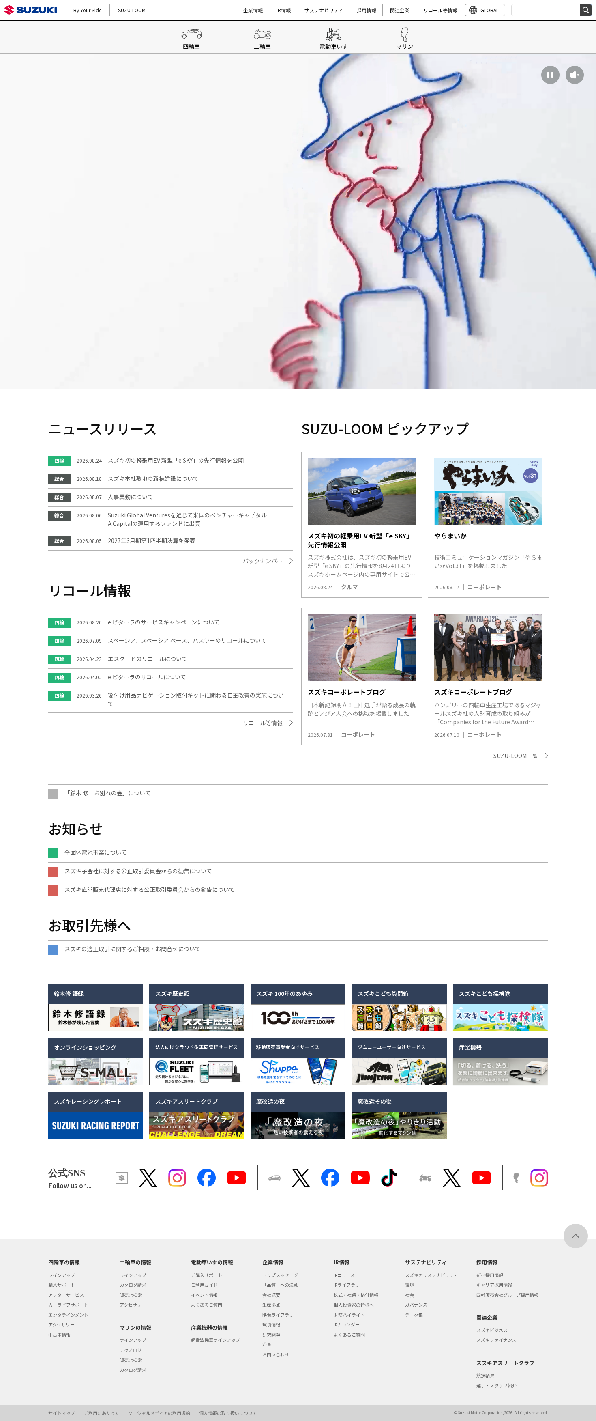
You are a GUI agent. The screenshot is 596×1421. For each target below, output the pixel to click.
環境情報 (271, 1324)
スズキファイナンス (496, 1340)
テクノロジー (133, 1350)
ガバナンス (416, 1304)
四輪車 (191, 46)
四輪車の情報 (64, 1262)
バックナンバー (263, 561)
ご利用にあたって (101, 1413)
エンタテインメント (68, 1314)
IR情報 (284, 9)
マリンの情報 (135, 1327)
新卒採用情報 (489, 1275)
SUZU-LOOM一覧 (515, 755)
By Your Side (87, 9)
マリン (404, 46)
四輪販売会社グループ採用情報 (507, 1295)
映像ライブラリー (280, 1314)
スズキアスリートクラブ (505, 1363)
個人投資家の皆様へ (354, 1304)
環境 (409, 1284)
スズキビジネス (492, 1330)
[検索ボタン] (586, 10)
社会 (409, 1295)
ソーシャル (159, 1413)
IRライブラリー (349, 1284)
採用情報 (366, 9)
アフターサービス (66, 1295)
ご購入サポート (206, 1275)
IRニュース (344, 1275)
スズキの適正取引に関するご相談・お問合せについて (132, 949)
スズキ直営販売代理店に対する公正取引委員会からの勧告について (149, 889)
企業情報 (253, 9)
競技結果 (485, 1375)
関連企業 (399, 9)
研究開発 (271, 1334)
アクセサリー (61, 1324)
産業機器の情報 (209, 1327)
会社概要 (271, 1295)
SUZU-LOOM (132, 9)
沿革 (266, 1344)
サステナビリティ (323, 9)
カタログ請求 (133, 1284)
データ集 (414, 1314)
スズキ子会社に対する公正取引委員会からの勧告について (138, 871)
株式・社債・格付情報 (356, 1295)
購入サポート (61, 1284)
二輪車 (262, 46)
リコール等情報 (440, 9)
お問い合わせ (275, 1354)
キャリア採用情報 (494, 1284)
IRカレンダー (347, 1324)
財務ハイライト (349, 1314)
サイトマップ (61, 1413)
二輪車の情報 (135, 1262)
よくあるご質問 (206, 1304)
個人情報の (228, 1413)
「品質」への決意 (280, 1284)
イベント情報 (204, 1295)
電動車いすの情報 (212, 1262)
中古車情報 (59, 1334)
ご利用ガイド (204, 1284)
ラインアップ (61, 1275)
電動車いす (333, 46)
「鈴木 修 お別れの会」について (107, 793)
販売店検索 (131, 1295)
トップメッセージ (280, 1275)
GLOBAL (489, 9)
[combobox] (551, 10)
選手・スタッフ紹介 (496, 1385)
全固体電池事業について (95, 852)
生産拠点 (271, 1304)
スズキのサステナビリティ (431, 1275)
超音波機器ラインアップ (215, 1340)
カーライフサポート (68, 1304)
